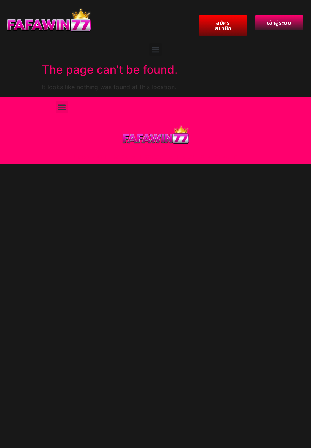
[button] (155, 49)
